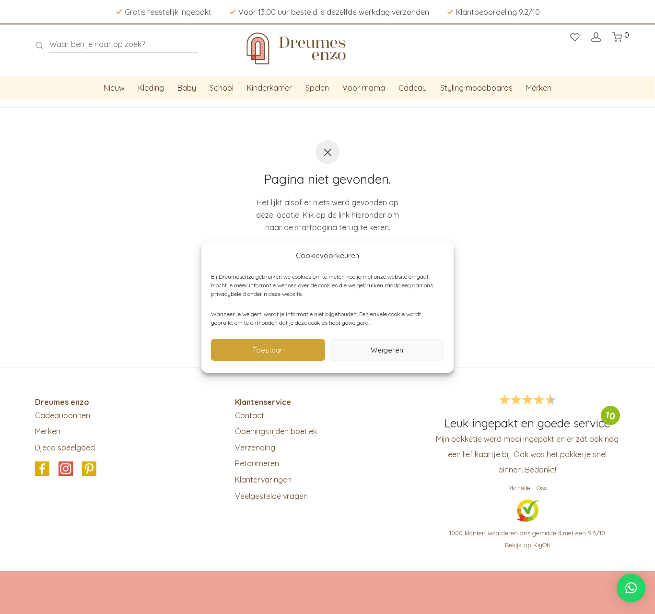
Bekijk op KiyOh (527, 545)
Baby (186, 88)
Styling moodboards (476, 88)
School (222, 88)
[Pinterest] (89, 469)
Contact (249, 415)
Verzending (255, 447)
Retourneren (257, 463)
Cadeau (412, 88)
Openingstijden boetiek (276, 431)
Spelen (317, 88)
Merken (538, 88)
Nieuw (114, 88)
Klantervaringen (263, 479)
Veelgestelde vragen (271, 496)
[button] (631, 588)
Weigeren (387, 349)
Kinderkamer (269, 88)
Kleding (151, 88)
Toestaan (268, 349)
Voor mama (363, 88)
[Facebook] (42, 469)
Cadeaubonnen (62, 415)
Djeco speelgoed (65, 447)
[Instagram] (65, 469)
